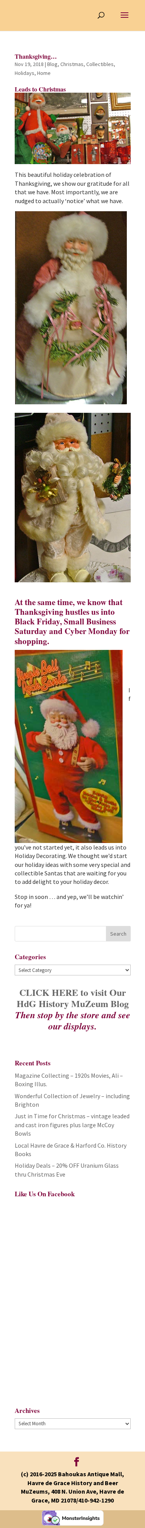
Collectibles (100, 64)
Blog (52, 64)
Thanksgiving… (36, 56)
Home (44, 73)
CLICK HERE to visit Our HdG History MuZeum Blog (73, 997)
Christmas (72, 64)
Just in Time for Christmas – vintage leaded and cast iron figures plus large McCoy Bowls (72, 1124)
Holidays (24, 73)
